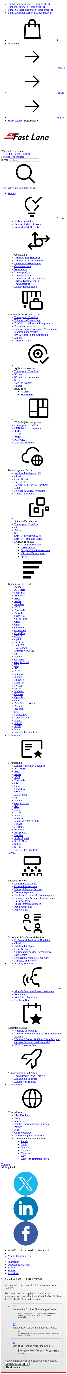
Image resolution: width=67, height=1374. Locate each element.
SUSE (17, 726)
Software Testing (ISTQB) (28, 538)
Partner (18, 1126)
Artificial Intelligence (25, 946)
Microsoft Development (33, 553)
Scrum (17, 380)
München (26, 1153)
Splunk (18, 723)
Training (12, 193)
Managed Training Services (28, 889)
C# (15, 527)
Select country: (15, 120)
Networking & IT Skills (26, 227)
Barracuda (19, 610)
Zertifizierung (15, 735)
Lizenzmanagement (24, 442)
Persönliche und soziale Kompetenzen (33, 323)
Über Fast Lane (22, 1115)
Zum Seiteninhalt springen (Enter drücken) (30, 12)
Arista (17, 598)
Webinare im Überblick (26, 1030)
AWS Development (31, 544)
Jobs (16, 1129)
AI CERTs (19, 589)
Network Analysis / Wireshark (29, 490)
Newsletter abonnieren (12, 156)
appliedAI (19, 592)
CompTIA (19, 633)
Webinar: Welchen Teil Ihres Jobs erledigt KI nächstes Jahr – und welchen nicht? (37, 1041)
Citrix (17, 624)
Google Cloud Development (35, 550)
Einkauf (18, 337)
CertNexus (19, 616)
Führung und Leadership (27, 320)
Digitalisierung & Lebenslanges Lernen (34, 898)
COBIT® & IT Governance (28, 428)
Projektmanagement (24, 326)
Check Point (20, 618)
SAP (16, 711)
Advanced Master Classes (27, 224)
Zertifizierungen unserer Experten (31, 1124)
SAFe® (18, 374)
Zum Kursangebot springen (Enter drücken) (30, 9)
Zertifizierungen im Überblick (29, 765)
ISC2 (17, 671)
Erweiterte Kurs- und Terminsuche (19, 188)
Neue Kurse (20, 269)
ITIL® (17, 434)
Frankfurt (25, 1147)
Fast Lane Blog (22, 1000)
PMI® (17, 436)
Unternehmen (15, 1084)
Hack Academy (22, 901)
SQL (16, 533)
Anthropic (19, 595)
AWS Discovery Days (25, 1045)
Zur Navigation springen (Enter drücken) (29, 4)
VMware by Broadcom (26, 732)
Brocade (18, 613)
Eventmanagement (23, 892)
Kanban (18, 385)
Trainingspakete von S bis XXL (30, 1075)
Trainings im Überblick (26, 317)
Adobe (17, 586)
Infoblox (18, 674)
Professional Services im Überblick (32, 940)
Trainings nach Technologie (28, 260)
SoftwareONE (21, 717)
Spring (24, 556)
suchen (4, 159)
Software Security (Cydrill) (28, 535)
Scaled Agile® (21, 838)
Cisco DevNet (28, 547)
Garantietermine (22, 266)
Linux (17, 487)
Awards (18, 1118)
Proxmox (19, 706)
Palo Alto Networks (24, 703)
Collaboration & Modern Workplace (32, 952)
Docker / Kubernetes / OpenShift (31, 484)
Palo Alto (19, 829)
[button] (31, 120)
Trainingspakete (22, 272)
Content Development (25, 886)
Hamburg (26, 1150)
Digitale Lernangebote (25, 286)
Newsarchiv (20, 994)
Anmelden (13, 1273)
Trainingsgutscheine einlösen (29, 278)
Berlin (24, 1144)
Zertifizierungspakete (25, 1081)
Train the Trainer (22, 340)
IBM (16, 668)
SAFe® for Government (26, 377)
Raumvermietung (23, 906)
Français (61, 67)
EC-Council (20, 647)
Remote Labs (21, 909)
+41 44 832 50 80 (10, 154)
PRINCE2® (20, 439)
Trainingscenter (22, 283)
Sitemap (12, 1270)
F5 (15, 653)
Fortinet (18, 656)
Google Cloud (21, 662)
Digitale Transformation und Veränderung (35, 329)
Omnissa (18, 694)
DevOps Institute (23, 383)
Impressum (13, 1261)
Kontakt (27, 154)
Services (12, 852)
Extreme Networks (24, 650)
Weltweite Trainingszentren (35, 1158)
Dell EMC (19, 645)
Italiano (60, 92)
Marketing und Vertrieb (26, 332)
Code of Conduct (23, 1132)
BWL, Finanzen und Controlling (31, 334)
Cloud (17, 476)
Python (18, 530)
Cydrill (17, 639)
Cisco (17, 621)
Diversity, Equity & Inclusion (29, 1135)
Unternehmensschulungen (27, 263)
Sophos (18, 720)
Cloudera (19, 627)
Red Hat (18, 708)
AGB (10, 1258)
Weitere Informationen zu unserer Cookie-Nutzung (31, 1360)
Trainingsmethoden (24, 275)
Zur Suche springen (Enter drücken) (26, 6)
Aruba (17, 601)
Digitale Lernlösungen (25, 883)
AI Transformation (23, 221)
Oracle (17, 700)
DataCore (19, 642)
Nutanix (18, 688)
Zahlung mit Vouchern (25, 1078)
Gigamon (19, 659)
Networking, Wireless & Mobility (31, 957)
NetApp (18, 685)
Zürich (24, 1141)
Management (21, 1121)
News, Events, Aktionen (20, 963)
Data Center (20, 482)
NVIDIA (19, 691)
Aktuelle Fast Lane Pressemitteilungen (34, 991)
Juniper (18, 677)
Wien (23, 1156)
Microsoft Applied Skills (26, 820)
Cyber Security (22, 479)
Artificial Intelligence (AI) (27, 473)
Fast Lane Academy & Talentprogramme (35, 895)
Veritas (17, 729)
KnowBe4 (19, 679)
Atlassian (25, 391)
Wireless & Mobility (24, 493)
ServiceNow (27, 394)
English (60, 117)
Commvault (20, 630)
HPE (16, 665)
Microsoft (19, 682)
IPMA (17, 431)
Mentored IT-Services (25, 960)
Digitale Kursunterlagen (26, 281)
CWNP (18, 636)
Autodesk (19, 604)
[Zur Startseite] (25, 148)
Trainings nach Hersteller (27, 257)
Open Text (19, 697)
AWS (17, 607)
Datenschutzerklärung (19, 1264)
